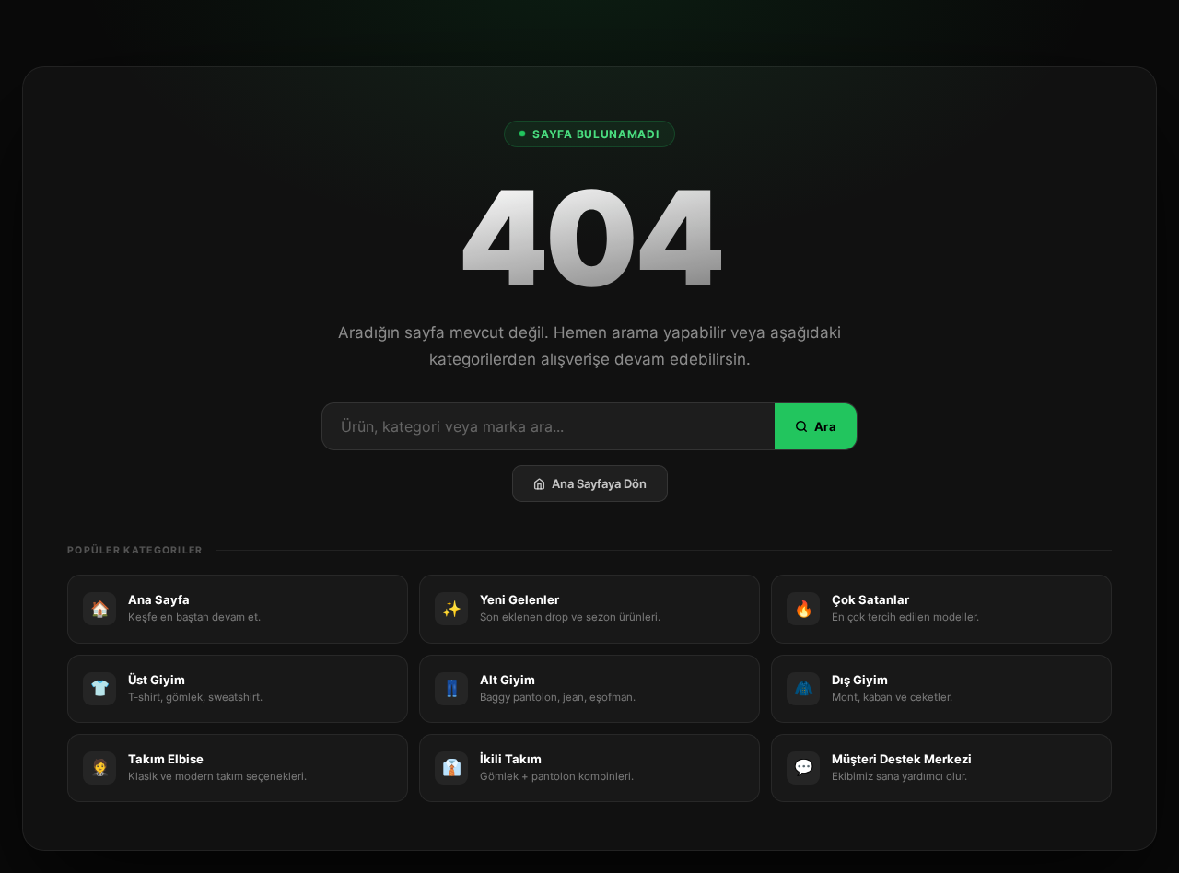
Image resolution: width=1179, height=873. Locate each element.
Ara (825, 426)
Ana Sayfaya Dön (599, 483)
